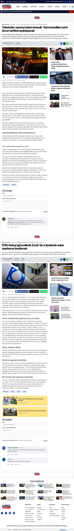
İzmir (23, 259)
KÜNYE (47, 1)
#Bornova (5, 391)
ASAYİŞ (63, 513)
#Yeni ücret (6, 184)
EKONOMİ (63, 517)
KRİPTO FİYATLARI (29, 519)
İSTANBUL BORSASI (29, 513)
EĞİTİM (38, 511)
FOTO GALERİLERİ (29, 509)
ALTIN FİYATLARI (29, 517)
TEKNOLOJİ (39, 513)
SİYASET (63, 511)
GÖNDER (45, 211)
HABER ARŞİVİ (52, 513)
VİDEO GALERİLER (13, 1)
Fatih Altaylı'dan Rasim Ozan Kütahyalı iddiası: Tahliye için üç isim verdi (66, 104)
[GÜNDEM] (61, 269)
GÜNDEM (63, 509)
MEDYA (38, 515)
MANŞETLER (28, 511)
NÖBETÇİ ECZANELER (30, 521)
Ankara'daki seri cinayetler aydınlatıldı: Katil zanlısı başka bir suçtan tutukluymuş (22, 11)
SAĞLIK (63, 519)
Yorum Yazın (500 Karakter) (9, 198)
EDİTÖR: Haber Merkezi (20, 294)
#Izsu (24, 391)
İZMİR (62, 507)
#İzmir (12, 391)
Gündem (13, 24)
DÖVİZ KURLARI (28, 515)
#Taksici (14, 184)
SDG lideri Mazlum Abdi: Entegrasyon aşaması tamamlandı (66, 316)
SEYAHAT (39, 519)
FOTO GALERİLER (22, 1)
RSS (10, 529)
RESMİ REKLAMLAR (59, 1)
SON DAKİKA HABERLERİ (54, 515)
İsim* (3, 193)
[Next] (72, 11)
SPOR (62, 515)
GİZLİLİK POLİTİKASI (53, 509)
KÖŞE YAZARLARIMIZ (29, 507)
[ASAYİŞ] (61, 53)
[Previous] (70, 11)
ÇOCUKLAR (39, 517)
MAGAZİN (39, 507)
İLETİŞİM (52, 1)
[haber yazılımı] (63, 529)
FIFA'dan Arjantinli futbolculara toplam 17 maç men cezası (60, 300)
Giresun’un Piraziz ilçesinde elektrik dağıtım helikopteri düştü (60, 88)
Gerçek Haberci (6, 24)
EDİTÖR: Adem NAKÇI (21, 80)
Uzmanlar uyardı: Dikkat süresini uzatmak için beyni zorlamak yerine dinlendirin (65, 308)
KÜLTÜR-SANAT (40, 509)
